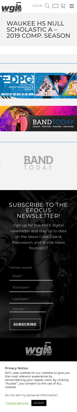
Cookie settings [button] (17, 403)
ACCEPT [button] (39, 402)
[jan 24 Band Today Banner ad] (38, 130)
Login (37, 6)
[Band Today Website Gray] (38, 163)
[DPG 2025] (38, 97)
